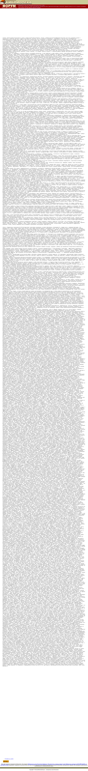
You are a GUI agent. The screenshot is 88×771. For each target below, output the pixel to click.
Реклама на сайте (9, 758)
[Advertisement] (44, 21)
